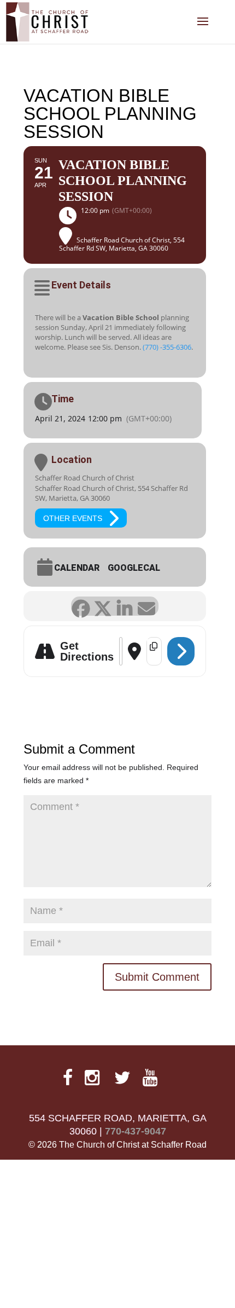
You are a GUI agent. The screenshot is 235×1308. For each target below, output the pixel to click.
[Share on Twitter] (102, 606)
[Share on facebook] (80, 606)
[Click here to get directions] (181, 651)
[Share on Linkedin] (124, 606)
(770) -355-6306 (167, 347)
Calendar (79, 567)
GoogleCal (142, 567)
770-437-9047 (135, 1131)
